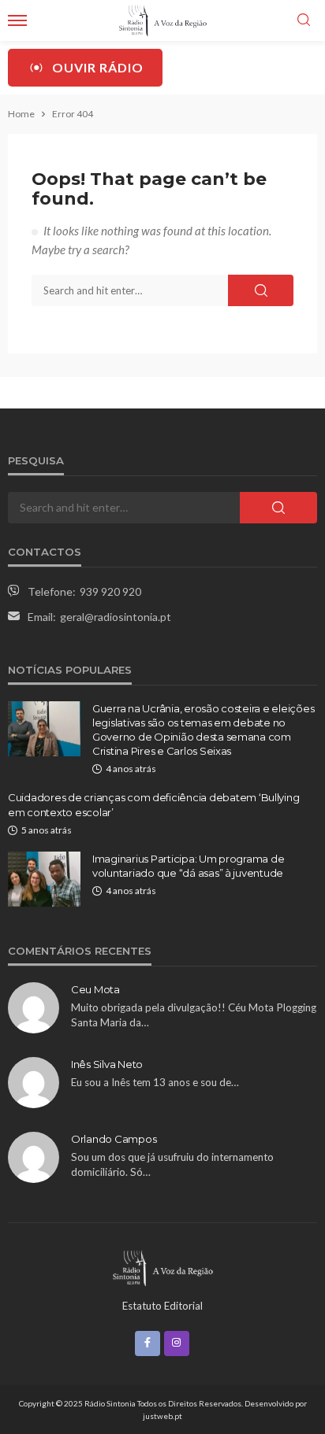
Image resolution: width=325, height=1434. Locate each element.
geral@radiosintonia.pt (115, 616)
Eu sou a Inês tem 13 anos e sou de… (155, 1082)
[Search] (303, 20)
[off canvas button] (17, 20)
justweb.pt (162, 1416)
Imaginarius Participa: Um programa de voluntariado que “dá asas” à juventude (188, 865)
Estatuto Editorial (162, 1305)
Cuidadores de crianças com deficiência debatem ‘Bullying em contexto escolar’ (153, 804)
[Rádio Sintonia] (162, 1266)
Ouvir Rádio (98, 67)
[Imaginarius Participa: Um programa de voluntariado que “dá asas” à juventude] (44, 879)
